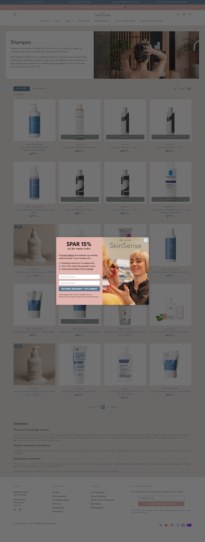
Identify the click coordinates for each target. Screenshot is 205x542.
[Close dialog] (146, 240)
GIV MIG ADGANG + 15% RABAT (79, 288)
